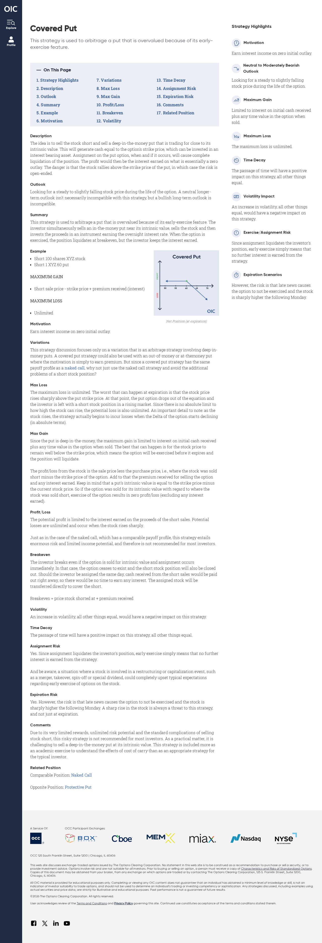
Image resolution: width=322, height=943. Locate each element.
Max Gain (110, 96)
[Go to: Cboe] (122, 838)
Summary (50, 104)
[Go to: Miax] (202, 838)
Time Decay (174, 80)
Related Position (178, 112)
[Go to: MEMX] (161, 838)
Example (49, 112)
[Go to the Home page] (11, 9)
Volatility (112, 120)
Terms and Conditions (92, 903)
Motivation (52, 120)
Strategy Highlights (59, 80)
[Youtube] (66, 923)
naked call (75, 367)
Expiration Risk (178, 96)
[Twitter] (44, 923)
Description (52, 88)
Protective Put (78, 787)
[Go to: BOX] (81, 838)
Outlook (48, 96)
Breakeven (112, 112)
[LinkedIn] (55, 923)
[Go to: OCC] (41, 838)
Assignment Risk (179, 88)
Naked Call (81, 775)
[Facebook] (33, 923)
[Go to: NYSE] (286, 838)
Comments (173, 104)
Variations (111, 80)
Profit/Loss (113, 104)
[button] (124, 70)
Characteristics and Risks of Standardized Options (276, 868)
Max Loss (110, 88)
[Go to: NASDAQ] (245, 838)
